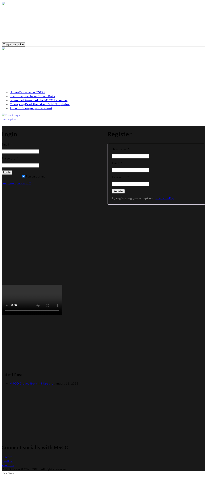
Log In (7, 172)
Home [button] (27, 92)
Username (120, 149)
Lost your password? (16, 183)
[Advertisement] (103, 249)
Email (7, 144)
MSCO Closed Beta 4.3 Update (32, 383)
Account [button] (31, 108)
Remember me (35, 176)
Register (118, 191)
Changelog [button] (40, 104)
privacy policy (164, 198)
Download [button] (39, 100)
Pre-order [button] (32, 96)
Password (10, 158)
